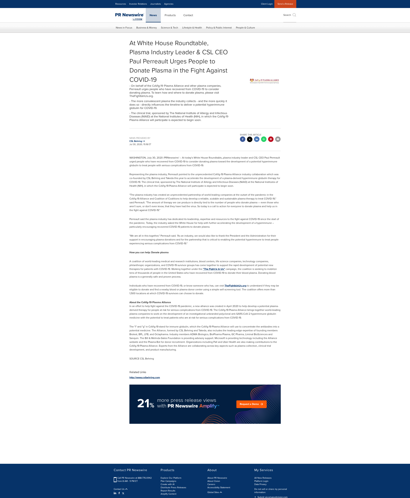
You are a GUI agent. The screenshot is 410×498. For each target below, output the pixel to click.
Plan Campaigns (168, 481)
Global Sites (213, 492)
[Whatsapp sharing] (263, 139)
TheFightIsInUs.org (235, 285)
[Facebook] (119, 493)
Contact (188, 15)
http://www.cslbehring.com (144, 377)
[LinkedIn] (115, 493)
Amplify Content (168, 494)
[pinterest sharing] (271, 139)
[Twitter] (123, 493)
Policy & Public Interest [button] (219, 27)
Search (287, 15)
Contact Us (119, 489)
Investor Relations (138, 4)
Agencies (168, 4)
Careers (211, 484)
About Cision (213, 481)
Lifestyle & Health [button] (192, 27)
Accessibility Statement (218, 487)
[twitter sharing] (249, 140)
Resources (120, 4)
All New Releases (263, 478)
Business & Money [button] (146, 27)
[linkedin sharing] (256, 139)
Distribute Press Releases (173, 487)
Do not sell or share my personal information (270, 490)
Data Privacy (260, 484)
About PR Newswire (217, 478)
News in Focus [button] (124, 27)
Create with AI (167, 484)
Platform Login (261, 481)
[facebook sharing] (242, 139)
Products (170, 15)
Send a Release (285, 4)
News (153, 15)
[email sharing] (278, 139)
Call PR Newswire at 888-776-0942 (134, 478)
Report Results (168, 490)
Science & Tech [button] (169, 27)
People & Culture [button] (245, 27)
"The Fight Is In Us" (214, 269)
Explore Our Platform (171, 478)
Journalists (155, 4)
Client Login (267, 4)
